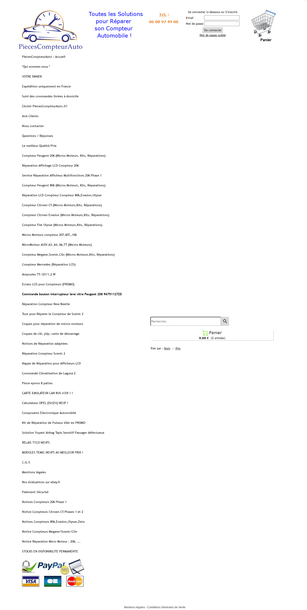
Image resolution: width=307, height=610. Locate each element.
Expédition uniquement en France (46, 86)
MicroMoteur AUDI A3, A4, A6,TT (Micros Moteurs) (57, 245)
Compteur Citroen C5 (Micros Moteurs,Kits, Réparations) (62, 205)
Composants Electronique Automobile (49, 413)
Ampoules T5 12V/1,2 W (39, 274)
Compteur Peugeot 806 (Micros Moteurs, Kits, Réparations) (63, 185)
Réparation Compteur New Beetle (46, 304)
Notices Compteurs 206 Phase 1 (44, 502)
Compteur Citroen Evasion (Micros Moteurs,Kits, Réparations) (65, 215)
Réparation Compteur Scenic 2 (43, 353)
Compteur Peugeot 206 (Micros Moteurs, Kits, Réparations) (63, 156)
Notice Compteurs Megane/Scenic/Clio (49, 532)
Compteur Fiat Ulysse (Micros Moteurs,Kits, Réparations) (62, 225)
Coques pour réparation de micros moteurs (52, 324)
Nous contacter (33, 126)
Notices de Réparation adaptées (45, 344)
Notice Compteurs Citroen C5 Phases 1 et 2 (52, 512)
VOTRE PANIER (32, 76)
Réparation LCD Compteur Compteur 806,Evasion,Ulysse (62, 195)
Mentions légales (34, 472)
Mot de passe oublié (213, 35)
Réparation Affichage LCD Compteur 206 (50, 165)
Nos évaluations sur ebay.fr (41, 482)
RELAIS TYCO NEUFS (36, 442)
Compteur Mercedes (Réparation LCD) (49, 264)
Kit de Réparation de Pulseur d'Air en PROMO (53, 423)
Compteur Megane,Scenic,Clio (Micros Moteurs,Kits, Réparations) (68, 254)
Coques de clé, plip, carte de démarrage (50, 334)
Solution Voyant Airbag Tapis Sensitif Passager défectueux (63, 433)
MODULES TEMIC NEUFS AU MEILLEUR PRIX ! (52, 452)
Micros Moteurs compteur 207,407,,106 (49, 235)
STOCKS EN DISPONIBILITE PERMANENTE (50, 551)
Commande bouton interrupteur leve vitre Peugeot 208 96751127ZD (72, 294)
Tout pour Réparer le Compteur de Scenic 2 (52, 314)
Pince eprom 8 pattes (37, 383)
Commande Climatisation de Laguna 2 (49, 373)
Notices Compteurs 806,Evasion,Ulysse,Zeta (53, 522)
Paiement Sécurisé (35, 492)
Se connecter (212, 30)
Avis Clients (30, 116)
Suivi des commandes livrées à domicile (50, 96)
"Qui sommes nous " (36, 67)
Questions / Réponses (37, 136)
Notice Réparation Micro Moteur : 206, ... (51, 541)
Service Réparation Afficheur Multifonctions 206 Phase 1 (62, 175)
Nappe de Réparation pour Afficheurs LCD (51, 363)
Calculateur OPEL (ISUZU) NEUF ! (45, 403)
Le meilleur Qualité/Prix (39, 146)
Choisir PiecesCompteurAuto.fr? (44, 106)
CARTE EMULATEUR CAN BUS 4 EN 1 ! (47, 393)
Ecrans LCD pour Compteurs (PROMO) (48, 284)
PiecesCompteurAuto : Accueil (43, 57)
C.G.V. (26, 462)
